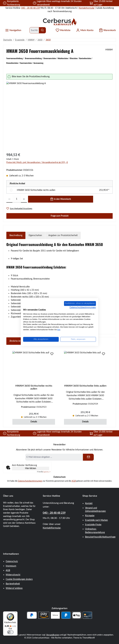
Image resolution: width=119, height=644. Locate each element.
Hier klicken (30, 468)
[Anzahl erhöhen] (24, 199)
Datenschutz (12, 561)
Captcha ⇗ (43, 472)
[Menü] (16, 613)
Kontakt (89, 503)
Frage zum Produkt (59, 216)
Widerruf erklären (14, 588)
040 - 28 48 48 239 (30, 8)
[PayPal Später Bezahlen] (32, 615)
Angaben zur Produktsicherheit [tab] (63, 235)
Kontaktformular (87, 8)
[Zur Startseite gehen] (59, 21)
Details (34, 421)
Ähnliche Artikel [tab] (16, 341)
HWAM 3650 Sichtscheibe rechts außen (36, 190)
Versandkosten (52, 635)
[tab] (15, 235)
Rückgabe (89, 515)
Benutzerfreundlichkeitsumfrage (100, 537)
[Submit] (88, 457)
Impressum (11, 566)
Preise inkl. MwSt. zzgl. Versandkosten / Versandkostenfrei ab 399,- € (37, 162)
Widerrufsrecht (13, 575)
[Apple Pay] (76, 615)
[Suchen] (42, 30)
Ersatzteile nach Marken (96, 520)
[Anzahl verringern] (9, 199)
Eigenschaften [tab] (35, 235)
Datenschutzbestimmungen (30, 481)
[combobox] (34, 30)
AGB (74, 481)
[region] (59, 111)
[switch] (10, 632)
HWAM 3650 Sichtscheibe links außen (85, 386)
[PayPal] (66, 615)
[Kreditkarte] (87, 615)
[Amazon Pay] (43, 615)
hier (58, 330)
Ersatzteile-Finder (93, 524)
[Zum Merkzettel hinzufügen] (52, 354)
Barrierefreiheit (13, 584)
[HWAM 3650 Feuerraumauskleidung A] (59, 115)
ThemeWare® (88, 638)
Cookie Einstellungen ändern (19, 579)
